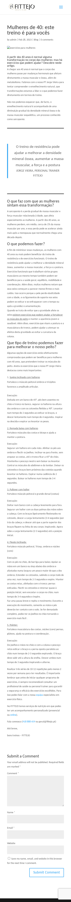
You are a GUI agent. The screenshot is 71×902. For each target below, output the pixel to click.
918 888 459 (29, 721)
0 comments (47, 39)
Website (11, 843)
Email (11, 828)
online (13, 715)
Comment (13, 773)
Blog (36, 39)
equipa (39, 695)
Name (11, 812)
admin (13, 39)
